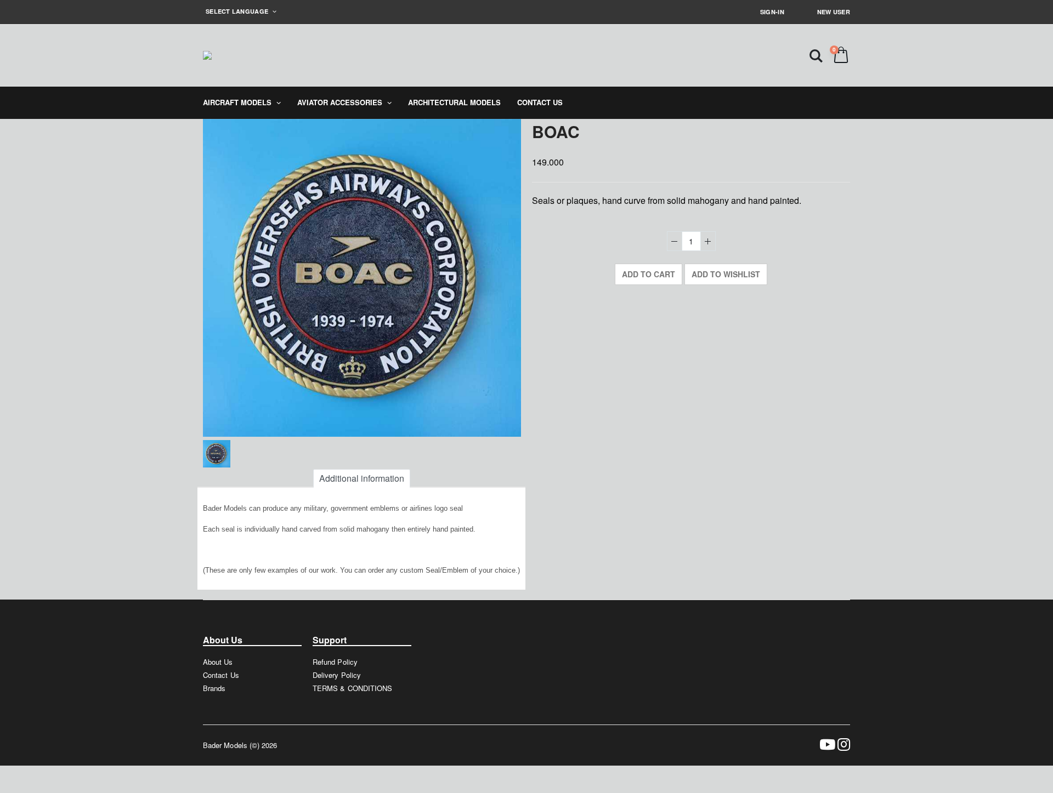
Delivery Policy (337, 675)
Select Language (238, 11)
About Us (218, 662)
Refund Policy (335, 662)
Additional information (361, 478)
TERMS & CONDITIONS (352, 688)
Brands (214, 688)
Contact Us (221, 675)
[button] (816, 55)
